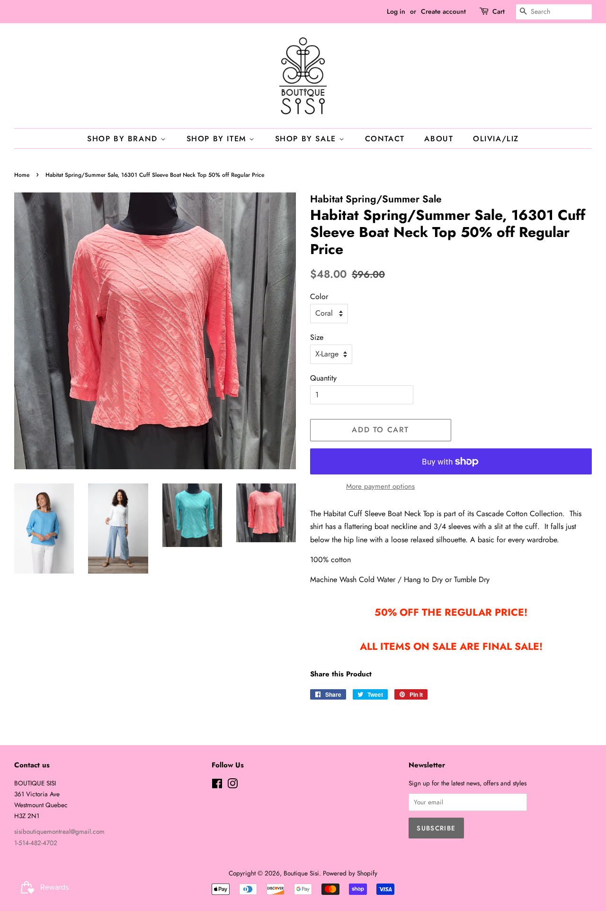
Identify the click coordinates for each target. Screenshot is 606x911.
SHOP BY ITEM (218, 138)
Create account (443, 11)
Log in (396, 11)
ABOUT (438, 138)
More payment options (380, 486)
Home (21, 175)
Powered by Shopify (350, 873)
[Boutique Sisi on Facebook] (217, 785)
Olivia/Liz (496, 138)
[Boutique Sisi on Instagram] (232, 785)
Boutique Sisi (301, 873)
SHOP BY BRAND (123, 138)
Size (316, 337)
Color (319, 296)
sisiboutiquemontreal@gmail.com (59, 831)
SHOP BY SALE (307, 138)
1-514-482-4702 (35, 842)
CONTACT (385, 138)
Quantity (323, 378)
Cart (498, 11)
